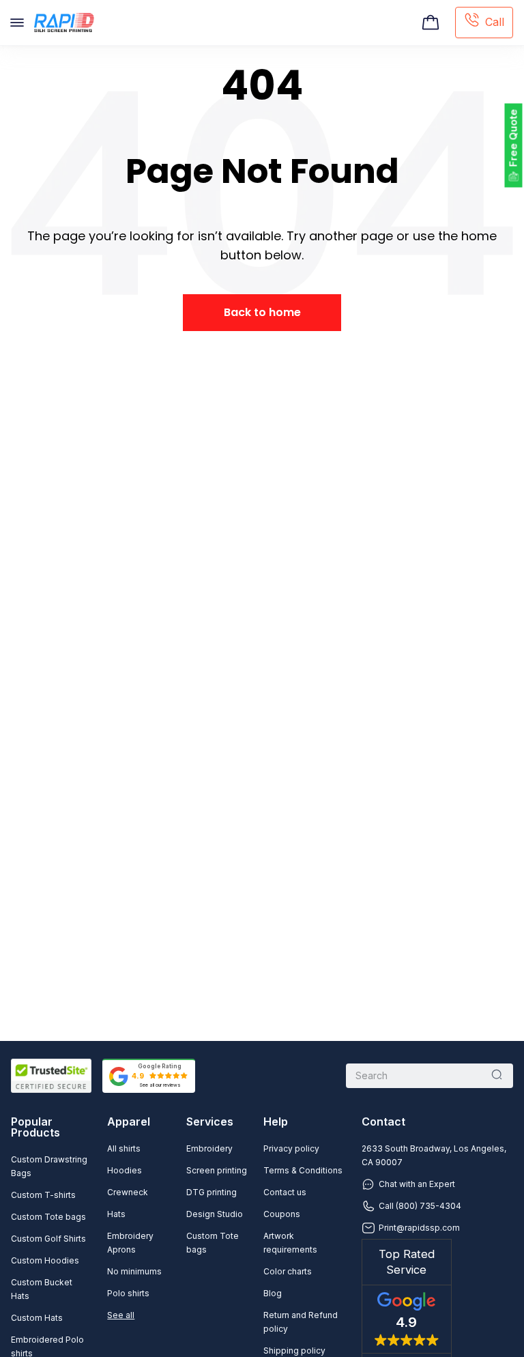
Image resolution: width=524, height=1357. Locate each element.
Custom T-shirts (43, 1195)
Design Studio (214, 1214)
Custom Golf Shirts (48, 1238)
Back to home (262, 312)
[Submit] (496, 1075)
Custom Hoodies (45, 1260)
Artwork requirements (290, 1243)
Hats (116, 1214)
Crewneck (127, 1192)
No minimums (134, 1271)
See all (120, 1315)
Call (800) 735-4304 (420, 1206)
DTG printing (211, 1192)
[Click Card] (430, 22)
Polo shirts (128, 1293)
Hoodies (124, 1170)
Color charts (287, 1271)
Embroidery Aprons (130, 1243)
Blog (272, 1293)
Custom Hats (37, 1318)
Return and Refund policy (300, 1322)
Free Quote (513, 138)
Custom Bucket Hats (41, 1289)
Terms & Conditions (303, 1170)
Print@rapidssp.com (419, 1228)
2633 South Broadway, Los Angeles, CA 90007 (434, 1155)
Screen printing (216, 1170)
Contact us (284, 1192)
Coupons (281, 1214)
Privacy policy (291, 1148)
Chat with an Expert (417, 1184)
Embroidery (209, 1148)
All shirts (124, 1148)
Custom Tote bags (48, 1217)
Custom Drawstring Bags (49, 1166)
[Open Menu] (17, 22)
